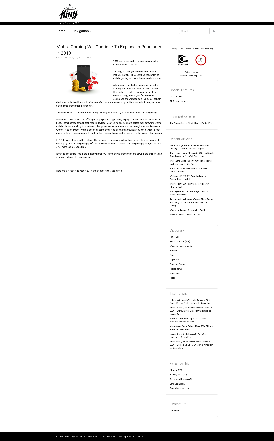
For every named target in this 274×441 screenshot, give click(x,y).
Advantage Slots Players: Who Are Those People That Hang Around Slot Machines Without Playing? (191, 202)
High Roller (174, 260)
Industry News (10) (178, 375)
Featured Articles (182, 117)
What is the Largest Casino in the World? (188, 210)
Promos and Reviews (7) (181, 379)
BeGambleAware (192, 72)
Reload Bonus (176, 269)
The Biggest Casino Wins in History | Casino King (191, 123)
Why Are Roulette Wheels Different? (186, 215)
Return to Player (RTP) (180, 241)
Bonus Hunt (175, 273)
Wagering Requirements (181, 246)
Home (61, 31)
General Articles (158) (179, 388)
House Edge (175, 237)
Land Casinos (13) (178, 384)
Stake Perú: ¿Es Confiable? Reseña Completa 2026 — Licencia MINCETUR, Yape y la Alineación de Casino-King (191, 345)
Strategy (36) (176, 370)
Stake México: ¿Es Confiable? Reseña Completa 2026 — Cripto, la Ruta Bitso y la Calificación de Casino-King (191, 311)
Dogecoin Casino (177, 264)
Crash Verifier (176, 96)
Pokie (172, 278)
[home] (69, 11)
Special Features (182, 90)
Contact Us (175, 410)
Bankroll (173, 250)
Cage (172, 255)
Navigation (80, 31)
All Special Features (179, 101)
